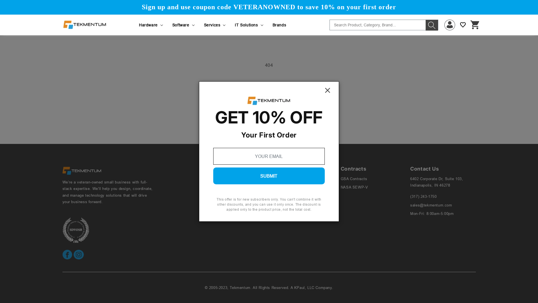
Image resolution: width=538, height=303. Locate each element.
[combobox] (384, 25)
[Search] (432, 25)
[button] (151, 25)
